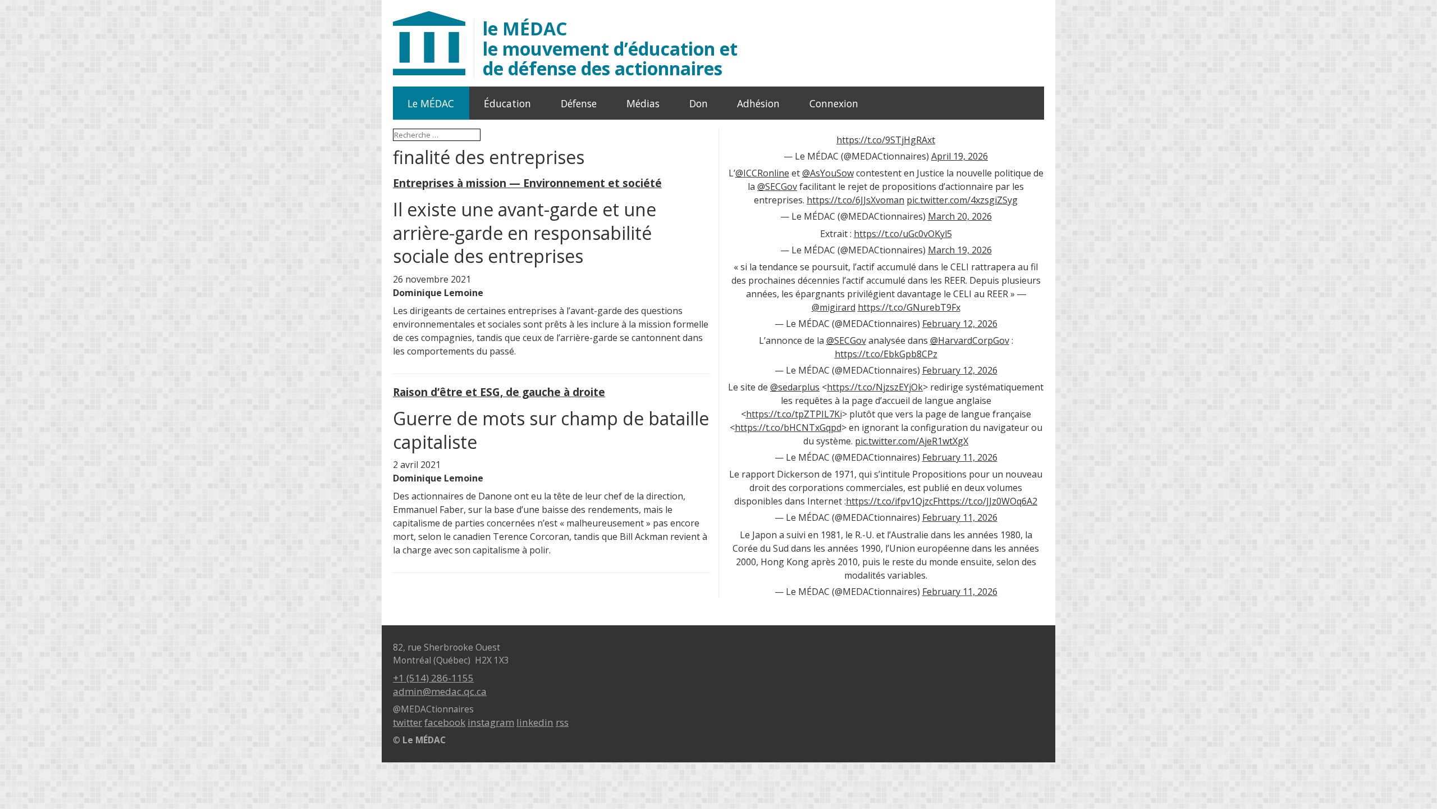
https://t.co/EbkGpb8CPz (886, 354)
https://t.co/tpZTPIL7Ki (794, 414)
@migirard (833, 307)
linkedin (534, 722)
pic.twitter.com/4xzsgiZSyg (962, 200)
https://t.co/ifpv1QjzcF (891, 501)
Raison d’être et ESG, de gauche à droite (499, 391)
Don (698, 103)
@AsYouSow (828, 173)
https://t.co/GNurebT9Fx (909, 307)
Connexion (833, 103)
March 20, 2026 (960, 216)
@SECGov (777, 186)
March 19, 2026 (960, 250)
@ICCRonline (762, 173)
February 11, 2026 (959, 457)
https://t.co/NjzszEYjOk (875, 387)
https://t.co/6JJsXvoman (855, 200)
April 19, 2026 (959, 156)
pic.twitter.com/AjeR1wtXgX (911, 441)
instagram (491, 722)
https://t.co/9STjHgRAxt (885, 140)
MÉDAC (610, 48)
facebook (444, 722)
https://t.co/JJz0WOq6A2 (987, 501)
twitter (407, 722)
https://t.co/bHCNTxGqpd (788, 427)
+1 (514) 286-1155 (433, 677)
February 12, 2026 (959, 323)
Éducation (507, 103)
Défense (579, 103)
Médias (643, 103)
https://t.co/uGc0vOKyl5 (903, 234)
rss (562, 722)
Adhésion (758, 103)
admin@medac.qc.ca (440, 691)
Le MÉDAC (431, 103)
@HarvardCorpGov (969, 340)
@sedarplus (795, 387)
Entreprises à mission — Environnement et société (527, 182)
